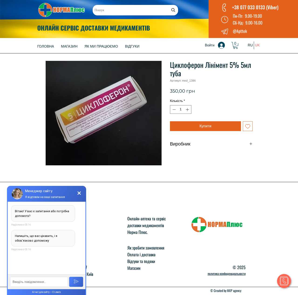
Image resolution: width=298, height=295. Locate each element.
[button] (235, 45)
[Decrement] (173, 109)
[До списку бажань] (248, 126)
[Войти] (224, 45)
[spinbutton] (180, 109)
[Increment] (188, 109)
